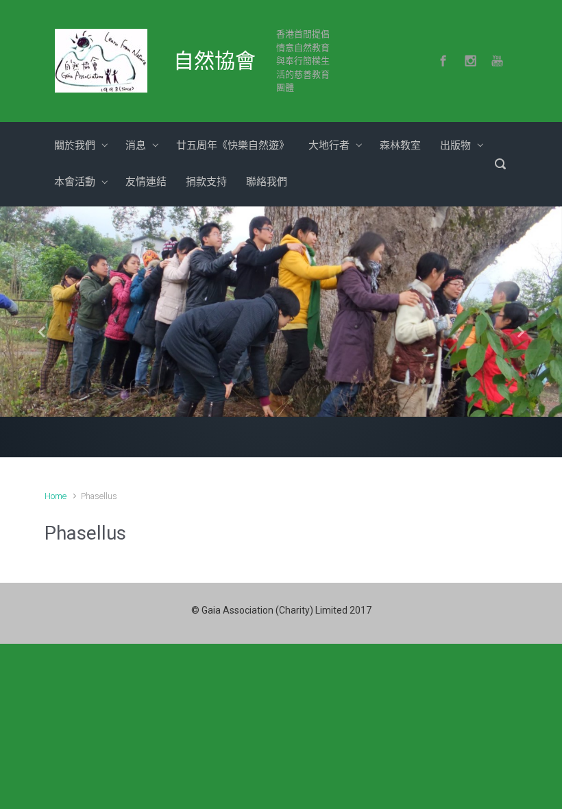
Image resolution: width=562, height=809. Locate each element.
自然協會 (214, 61)
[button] (42, 331)
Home (55, 496)
